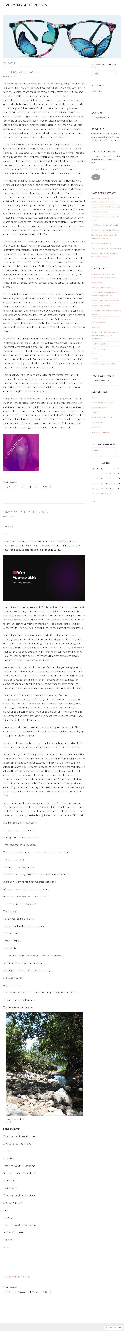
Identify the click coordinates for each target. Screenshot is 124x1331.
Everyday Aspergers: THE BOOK (102, 287)
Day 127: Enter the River (26, 512)
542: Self (94, 359)
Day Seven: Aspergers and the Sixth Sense (105, 230)
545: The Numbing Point (99, 344)
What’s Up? (95, 327)
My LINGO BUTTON (98, 422)
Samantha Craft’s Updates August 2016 (105, 301)
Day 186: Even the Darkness (101, 243)
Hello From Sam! (97, 282)
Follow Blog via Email (104, 151)
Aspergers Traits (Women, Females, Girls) (105, 207)
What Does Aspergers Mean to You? (103, 364)
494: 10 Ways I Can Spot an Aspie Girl (104, 225)
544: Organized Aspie (98, 349)
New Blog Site (95, 427)
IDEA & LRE (95, 412)
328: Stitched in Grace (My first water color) (106, 248)
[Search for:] (104, 73)
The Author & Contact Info (100, 432)
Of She (93, 354)
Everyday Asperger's (25, 5)
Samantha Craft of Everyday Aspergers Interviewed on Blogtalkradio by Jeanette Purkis (104, 335)
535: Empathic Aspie (21, 72)
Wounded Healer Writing (16, 1276)
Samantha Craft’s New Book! (101, 306)
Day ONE (94, 397)
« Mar (93, 501)
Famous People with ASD (99, 212)
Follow (96, 177)
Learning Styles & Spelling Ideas (101, 417)
